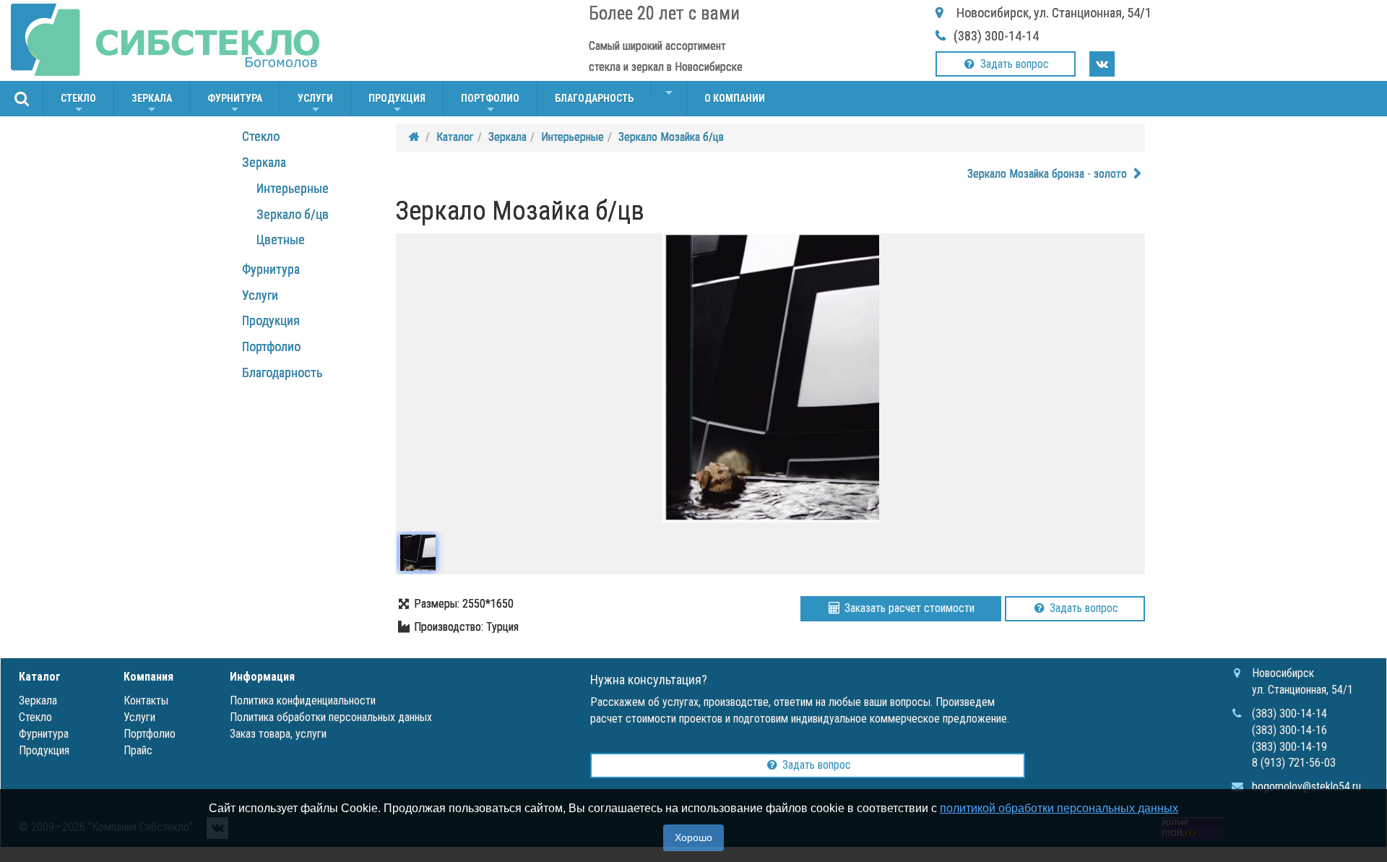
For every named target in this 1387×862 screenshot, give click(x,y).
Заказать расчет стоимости (908, 608)
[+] (669, 90)
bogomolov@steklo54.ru (1306, 786)
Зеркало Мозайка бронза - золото (1048, 174)
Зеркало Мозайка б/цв (671, 137)
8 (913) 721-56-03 (1294, 763)
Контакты (146, 700)
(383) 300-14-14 (996, 35)
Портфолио (490, 104)
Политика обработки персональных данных (331, 717)
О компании (734, 98)
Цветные (280, 239)
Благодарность (594, 98)
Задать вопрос (1013, 64)
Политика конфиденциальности (303, 700)
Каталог (455, 137)
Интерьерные (292, 188)
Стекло (78, 104)
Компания (148, 677)
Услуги (315, 104)
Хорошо (693, 837)
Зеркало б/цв (292, 214)
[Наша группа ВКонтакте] (1102, 64)
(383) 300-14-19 (1289, 747)
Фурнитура (234, 104)
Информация (262, 677)
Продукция (396, 104)
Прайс (138, 750)
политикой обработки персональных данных (1059, 808)
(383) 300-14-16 (1289, 730)
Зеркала (151, 104)
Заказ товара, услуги (278, 734)
